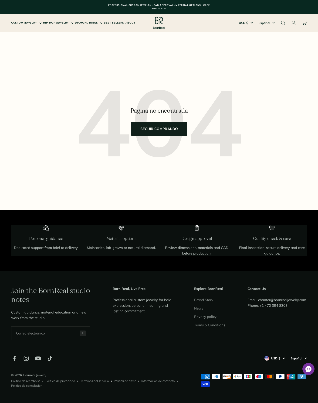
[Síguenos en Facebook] (14, 358)
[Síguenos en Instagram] (26, 358)
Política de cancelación (26, 385)
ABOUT (130, 22)
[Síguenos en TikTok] (50, 358)
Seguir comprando (159, 129)
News (198, 308)
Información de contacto (158, 381)
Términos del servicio (94, 381)
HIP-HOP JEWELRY (56, 22)
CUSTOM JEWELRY (24, 22)
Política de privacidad (60, 381)
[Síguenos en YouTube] (38, 358)
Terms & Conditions (209, 325)
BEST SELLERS (114, 22)
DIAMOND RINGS (86, 22)
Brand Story (203, 300)
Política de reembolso (25, 381)
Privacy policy (205, 316)
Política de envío (125, 381)
